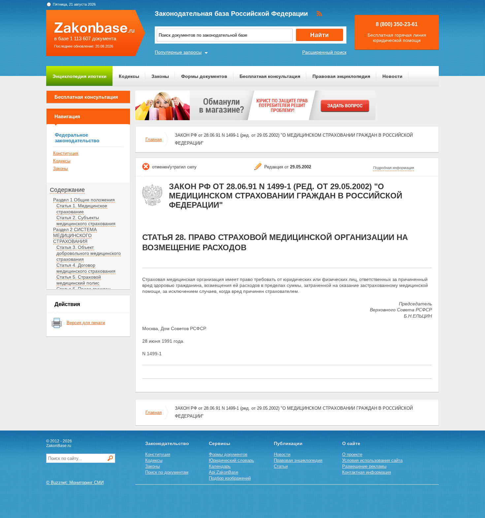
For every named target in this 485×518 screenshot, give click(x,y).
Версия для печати (86, 322)
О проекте (352, 454)
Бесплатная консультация (270, 76)
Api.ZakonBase (223, 472)
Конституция (65, 153)
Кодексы (129, 76)
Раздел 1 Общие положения (84, 199)
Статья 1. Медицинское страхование (81, 208)
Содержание (67, 190)
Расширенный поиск (324, 52)
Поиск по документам (166, 472)
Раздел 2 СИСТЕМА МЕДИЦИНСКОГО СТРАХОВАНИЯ (75, 235)
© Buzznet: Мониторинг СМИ (75, 482)
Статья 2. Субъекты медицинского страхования (85, 220)
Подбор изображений (230, 478)
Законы (160, 76)
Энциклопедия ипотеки (79, 76)
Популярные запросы (178, 52)
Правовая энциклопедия (341, 76)
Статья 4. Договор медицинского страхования (85, 268)
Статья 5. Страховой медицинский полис (78, 280)
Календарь (220, 466)
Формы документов (204, 76)
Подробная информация (393, 168)
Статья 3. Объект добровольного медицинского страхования (88, 253)
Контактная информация (366, 472)
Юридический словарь (231, 460)
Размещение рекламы (364, 466)
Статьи (281, 466)
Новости (392, 76)
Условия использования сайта (372, 460)
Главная (154, 139)
